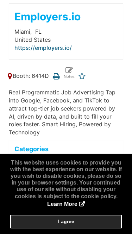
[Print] (56, 75)
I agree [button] (66, 221)
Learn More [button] (62, 204)
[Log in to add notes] (68, 73)
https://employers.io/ (43, 47)
